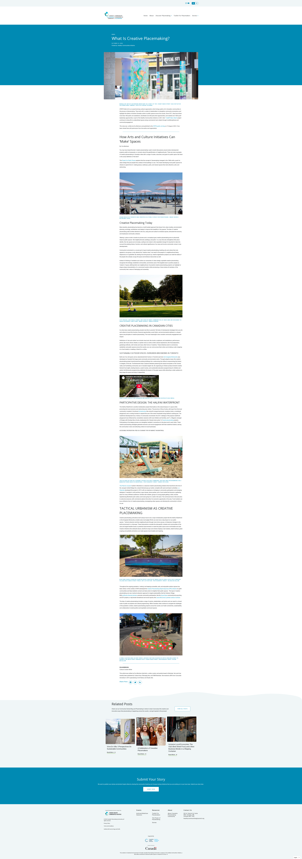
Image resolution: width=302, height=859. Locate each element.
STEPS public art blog (159, 126)
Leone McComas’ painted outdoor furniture (168, 597)
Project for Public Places (129, 160)
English (295, 857)
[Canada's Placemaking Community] (113, 21)
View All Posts (182, 708)
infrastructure (142, 411)
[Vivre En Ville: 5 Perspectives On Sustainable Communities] (120, 743)
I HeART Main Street (151, 659)
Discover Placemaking (163, 16)
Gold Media (170, 398)
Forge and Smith (116, 829)
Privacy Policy (107, 823)
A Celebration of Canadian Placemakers (148, 749)
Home (146, 16)
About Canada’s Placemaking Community (173, 815)
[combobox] (296, 857)
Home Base (164, 595)
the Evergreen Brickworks (170, 357)
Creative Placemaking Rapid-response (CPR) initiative (162, 588)
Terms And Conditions (109, 826)
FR (196, 3)
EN (193, 3)
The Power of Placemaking (156, 818)
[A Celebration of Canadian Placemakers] (151, 745)
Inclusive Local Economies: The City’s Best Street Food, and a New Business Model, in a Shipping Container (181, 747)
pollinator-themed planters (129, 595)
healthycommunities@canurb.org (194, 818)
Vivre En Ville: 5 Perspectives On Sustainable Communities (119, 747)
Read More (110, 752)
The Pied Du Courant (125, 486)
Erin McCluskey (171, 658)
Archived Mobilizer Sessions (142, 814)
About (152, 16)
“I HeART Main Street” (171, 118)
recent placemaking (168, 420)
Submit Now (151, 789)
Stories (194, 16)
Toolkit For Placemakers (182, 16)
